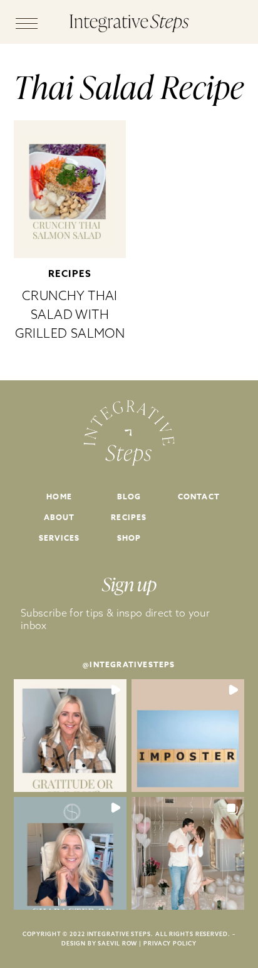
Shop (129, 538)
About (59, 517)
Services (59, 538)
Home (59, 496)
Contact (199, 496)
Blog (129, 496)
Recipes (70, 273)
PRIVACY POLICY (170, 943)
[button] (70, 735)
